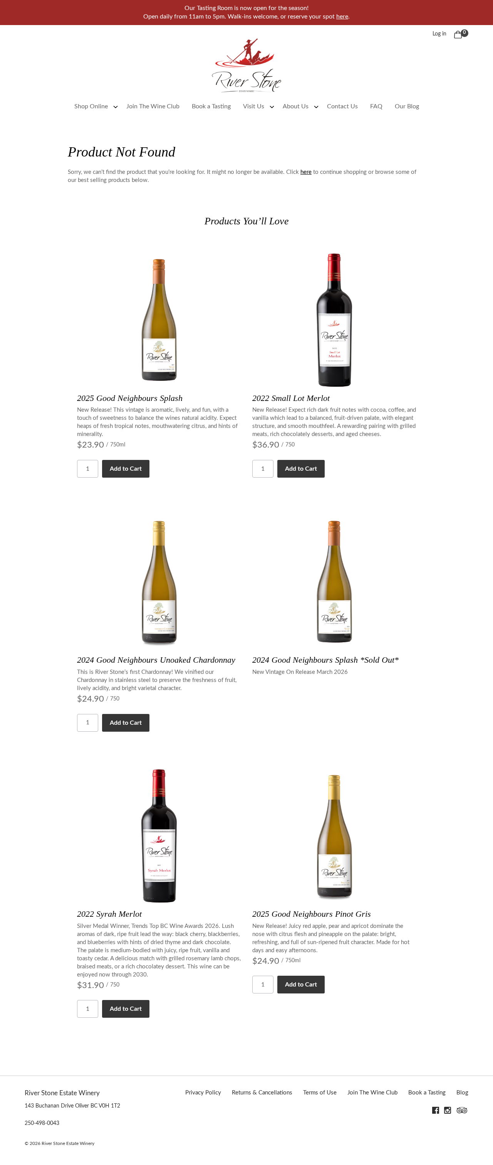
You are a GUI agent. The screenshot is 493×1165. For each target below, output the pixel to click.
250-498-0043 (42, 1123)
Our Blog (407, 106)
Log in (439, 34)
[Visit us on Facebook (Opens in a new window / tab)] (435, 1112)
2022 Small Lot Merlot (291, 398)
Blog (462, 1093)
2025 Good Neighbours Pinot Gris (311, 914)
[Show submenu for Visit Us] (272, 106)
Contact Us (342, 106)
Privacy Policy (203, 1093)
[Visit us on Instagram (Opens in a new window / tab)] (447, 1112)
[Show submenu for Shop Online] (115, 106)
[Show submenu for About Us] (316, 106)
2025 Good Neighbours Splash (130, 398)
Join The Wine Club (152, 106)
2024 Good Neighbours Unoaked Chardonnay (156, 660)
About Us (296, 106)
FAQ (376, 106)
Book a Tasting (211, 106)
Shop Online (91, 106)
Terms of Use (320, 1093)
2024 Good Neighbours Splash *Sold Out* (325, 660)
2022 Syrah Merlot (109, 914)
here (342, 16)
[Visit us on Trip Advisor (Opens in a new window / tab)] (462, 1112)
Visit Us (253, 106)
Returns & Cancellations (262, 1093)
